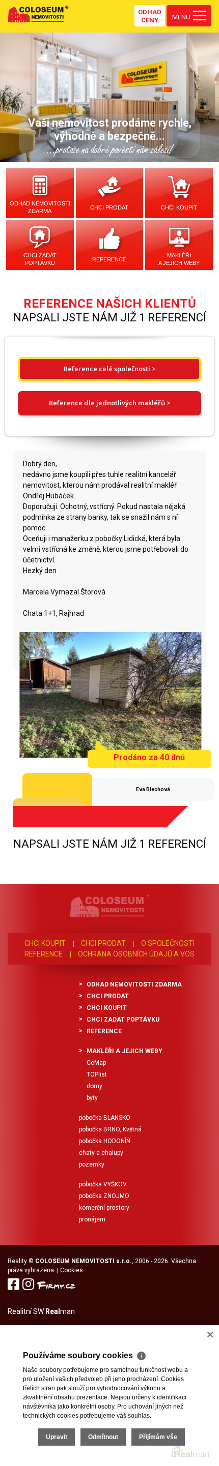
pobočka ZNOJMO (104, 1196)
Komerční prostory (104, 1207)
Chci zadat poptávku (40, 259)
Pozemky (91, 1164)
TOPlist (97, 1074)
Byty (92, 1097)
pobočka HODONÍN (104, 1141)
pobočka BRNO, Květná (110, 1129)
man (60, 1311)
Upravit (56, 1437)
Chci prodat (109, 207)
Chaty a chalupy (101, 1152)
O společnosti (168, 943)
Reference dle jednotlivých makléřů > (110, 402)
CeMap (96, 1062)
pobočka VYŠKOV (103, 1184)
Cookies (71, 1270)
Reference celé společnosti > (110, 368)
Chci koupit (179, 207)
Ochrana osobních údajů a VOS (136, 954)
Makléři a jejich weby (179, 259)
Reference (109, 259)
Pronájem (92, 1219)
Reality (17, 1261)
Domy (94, 1086)
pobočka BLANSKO (104, 1117)
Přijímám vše (158, 1437)
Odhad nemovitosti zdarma (40, 207)
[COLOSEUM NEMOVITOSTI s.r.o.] (38, 13)
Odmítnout (103, 1437)
